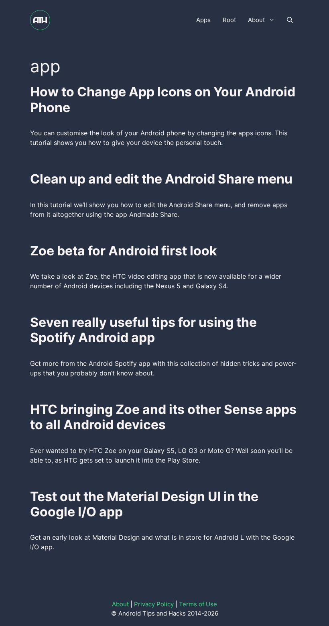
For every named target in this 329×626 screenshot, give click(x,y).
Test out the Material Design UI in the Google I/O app (144, 504)
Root (229, 20)
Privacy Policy (154, 604)
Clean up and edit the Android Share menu (161, 179)
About (256, 20)
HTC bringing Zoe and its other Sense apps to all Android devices (163, 417)
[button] (290, 20)
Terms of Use (198, 604)
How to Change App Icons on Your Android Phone (162, 99)
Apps (203, 20)
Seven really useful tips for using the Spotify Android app (143, 329)
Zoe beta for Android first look (123, 251)
